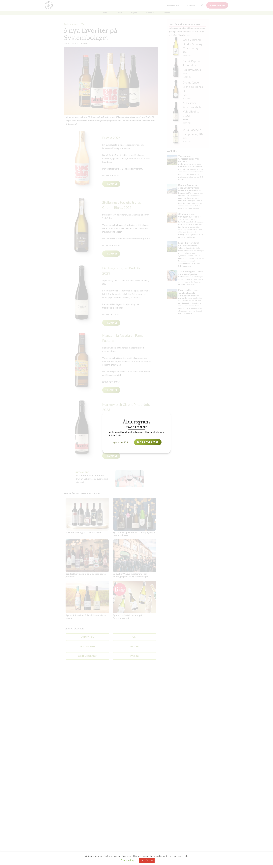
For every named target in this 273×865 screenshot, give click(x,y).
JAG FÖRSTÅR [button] (147, 860)
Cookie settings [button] (128, 860)
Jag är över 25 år (148, 442)
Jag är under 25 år (120, 442)
